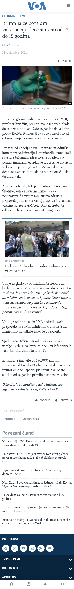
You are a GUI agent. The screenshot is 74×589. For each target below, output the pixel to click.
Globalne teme (14, 16)
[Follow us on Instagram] (32, 548)
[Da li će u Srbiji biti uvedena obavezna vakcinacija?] (37, 239)
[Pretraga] (62, 584)
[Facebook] (11, 584)
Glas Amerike (11, 45)
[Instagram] (29, 584)
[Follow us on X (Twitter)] (14, 548)
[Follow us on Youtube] (23, 548)
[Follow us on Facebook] (5, 548)
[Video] (46, 584)
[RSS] (41, 548)
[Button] (64, 61)
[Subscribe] (49, 548)
